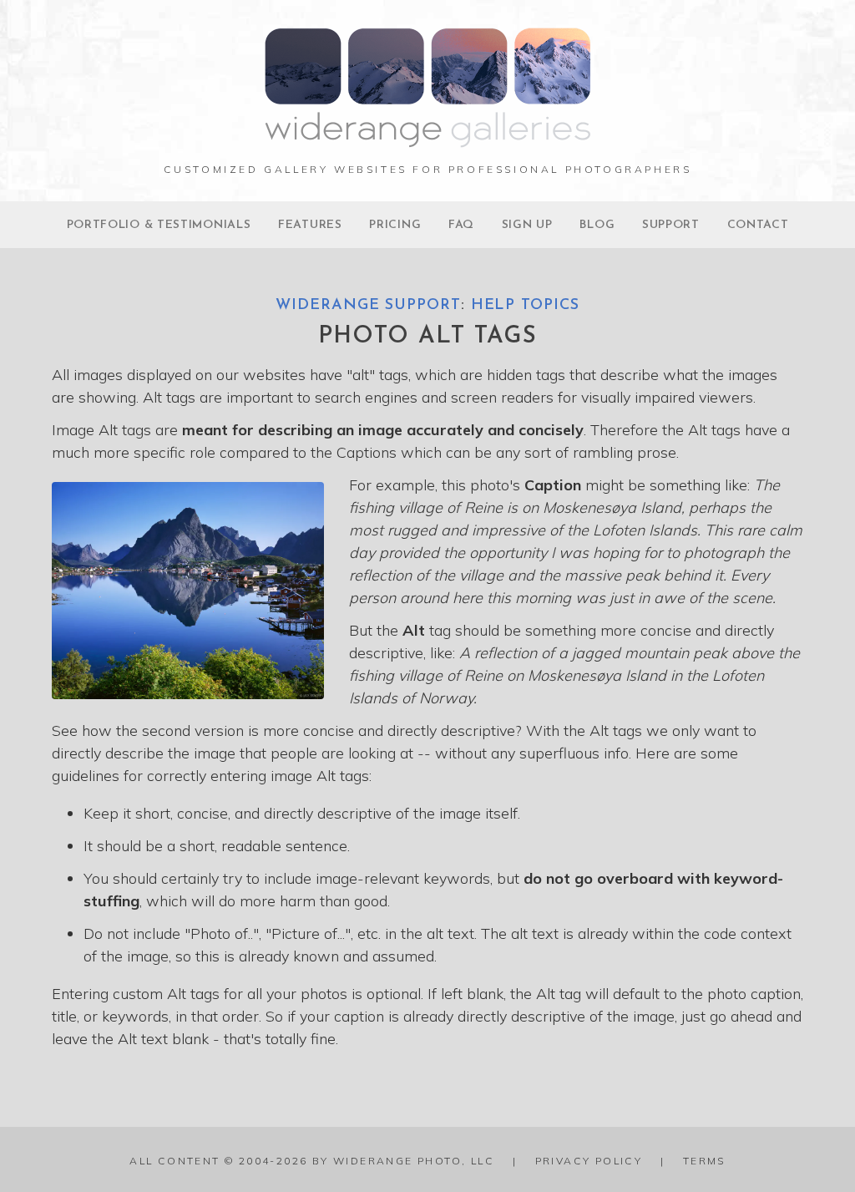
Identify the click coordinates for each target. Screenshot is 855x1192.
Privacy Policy (589, 1160)
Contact (758, 225)
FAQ (461, 225)
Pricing (395, 225)
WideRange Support (368, 305)
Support (671, 225)
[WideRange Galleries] (427, 139)
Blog (597, 225)
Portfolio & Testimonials (159, 225)
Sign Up (527, 225)
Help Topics (525, 305)
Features (310, 225)
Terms (704, 1160)
